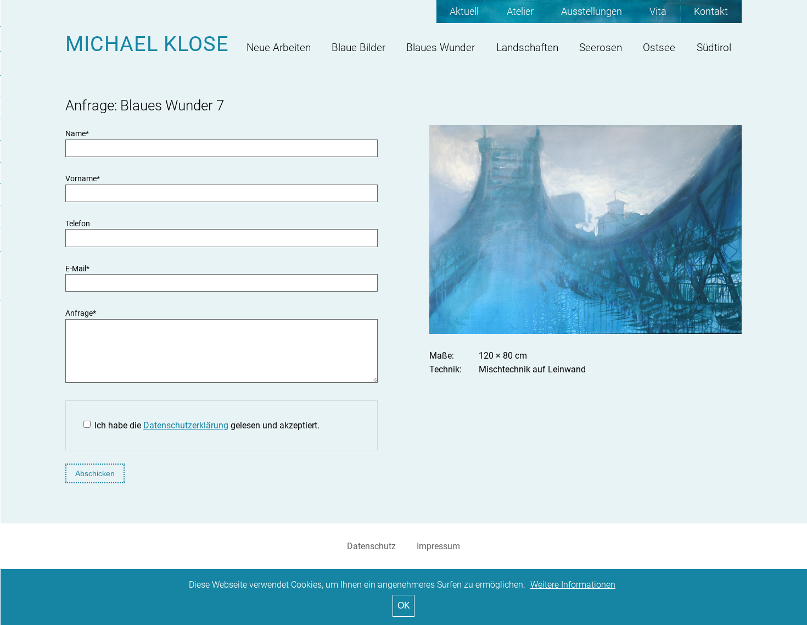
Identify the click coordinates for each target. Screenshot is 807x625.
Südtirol (714, 47)
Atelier (520, 11)
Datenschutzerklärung (185, 425)
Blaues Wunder (440, 47)
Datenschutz (371, 546)
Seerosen (600, 47)
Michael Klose (147, 43)
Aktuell (464, 11)
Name (77, 133)
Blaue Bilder (358, 47)
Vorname (82, 178)
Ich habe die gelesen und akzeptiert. (207, 425)
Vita (657, 11)
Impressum (438, 546)
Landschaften (527, 47)
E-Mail (77, 269)
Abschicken (95, 473)
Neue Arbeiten (278, 47)
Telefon (77, 223)
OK (403, 605)
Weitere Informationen (572, 584)
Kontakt (711, 11)
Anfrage (80, 313)
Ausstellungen (591, 11)
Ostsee (659, 47)
